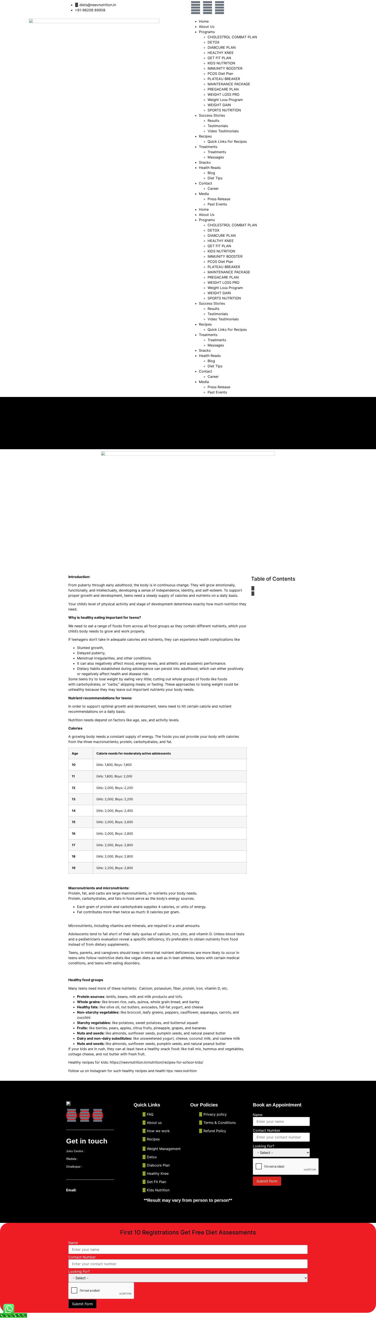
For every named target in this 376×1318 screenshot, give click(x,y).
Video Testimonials (223, 131)
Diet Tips (215, 178)
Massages (216, 157)
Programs (207, 32)
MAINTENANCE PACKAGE (229, 84)
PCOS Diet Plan (220, 73)
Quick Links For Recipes (227, 141)
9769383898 (94, 1151)
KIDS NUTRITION (221, 63)
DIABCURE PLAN (222, 47)
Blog (211, 173)
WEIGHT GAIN (219, 105)
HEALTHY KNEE (221, 52)
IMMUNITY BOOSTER (225, 68)
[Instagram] (207, 7)
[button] (279, 588)
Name (257, 1114)
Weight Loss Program (225, 100)
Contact (205, 183)
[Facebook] (195, 7)
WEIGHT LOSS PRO (223, 94)
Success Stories (212, 115)
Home (204, 21)
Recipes (205, 136)
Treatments (217, 152)
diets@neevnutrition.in (95, 1190)
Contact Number (266, 1130)
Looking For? (263, 1146)
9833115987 (87, 1158)
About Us (206, 26)
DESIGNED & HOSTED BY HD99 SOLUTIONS (103, 1215)
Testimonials (218, 126)
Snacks (205, 162)
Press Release (219, 199)
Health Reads (210, 167)
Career (213, 188)
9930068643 (92, 1166)
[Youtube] (219, 7)
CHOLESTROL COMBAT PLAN (232, 37)
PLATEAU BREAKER (224, 79)
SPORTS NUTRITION (224, 110)
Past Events (217, 204)
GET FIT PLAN (219, 58)
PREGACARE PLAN (223, 89)
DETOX (213, 42)
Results (213, 120)
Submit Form (267, 1181)
